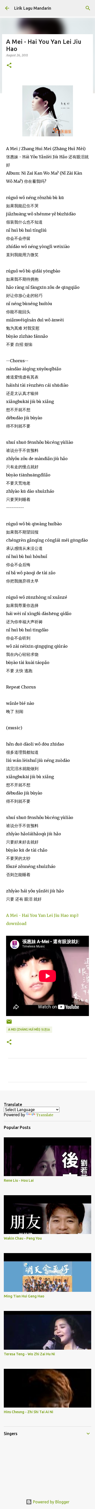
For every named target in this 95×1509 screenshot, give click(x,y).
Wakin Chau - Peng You (23, 1238)
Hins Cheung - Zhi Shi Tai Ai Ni (28, 1412)
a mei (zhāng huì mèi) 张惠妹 (29, 1029)
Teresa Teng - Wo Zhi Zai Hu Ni (29, 1354)
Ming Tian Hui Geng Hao (24, 1296)
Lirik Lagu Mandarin (32, 8)
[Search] (88, 8)
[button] (9, 65)
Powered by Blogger (50, 1502)
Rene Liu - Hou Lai (19, 1180)
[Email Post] (9, 1023)
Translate (44, 1115)
